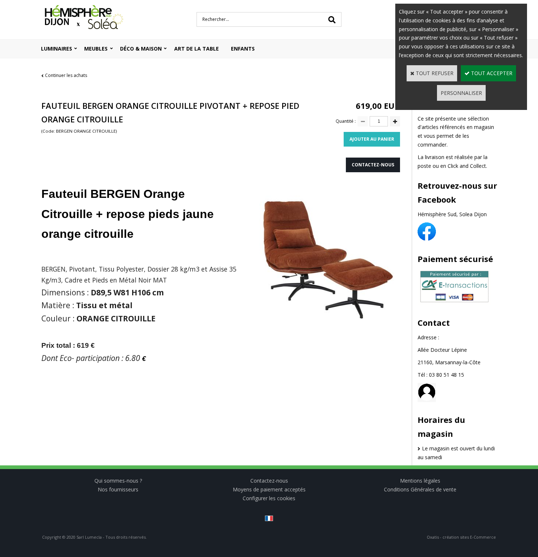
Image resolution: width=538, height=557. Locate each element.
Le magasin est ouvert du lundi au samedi (456, 453)
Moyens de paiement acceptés (269, 489)
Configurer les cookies (269, 498)
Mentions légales (420, 480)
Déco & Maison (141, 48)
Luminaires (56, 48)
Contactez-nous (269, 480)
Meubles (96, 48)
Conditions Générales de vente (420, 489)
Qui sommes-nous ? (118, 480)
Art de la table (196, 48)
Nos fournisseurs (118, 489)
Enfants (243, 48)
